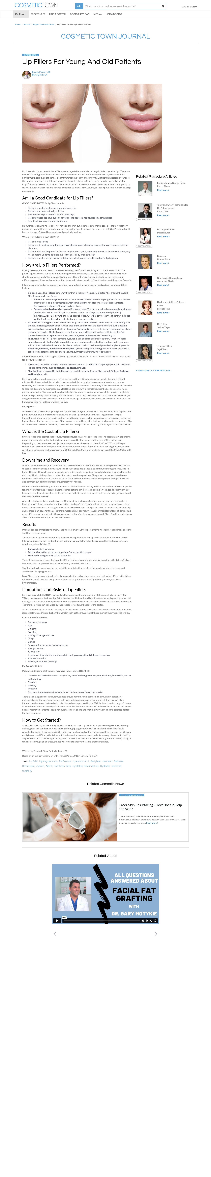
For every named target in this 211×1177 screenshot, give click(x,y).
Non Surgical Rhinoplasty (169, 277)
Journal (20, 14)
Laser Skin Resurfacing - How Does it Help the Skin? (150, 807)
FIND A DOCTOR (57, 14)
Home (17, 24)
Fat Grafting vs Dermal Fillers (171, 182)
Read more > (163, 190)
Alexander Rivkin (165, 281)
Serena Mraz (163, 308)
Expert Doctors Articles (43, 24)
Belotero (161, 256)
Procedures (38, 14)
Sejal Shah (162, 349)
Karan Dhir (162, 211)
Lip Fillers (162, 324)
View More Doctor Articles (153, 370)
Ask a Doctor (114, 14)
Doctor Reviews (79, 14)
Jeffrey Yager (163, 327)
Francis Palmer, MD (41, 72)
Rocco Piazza (163, 186)
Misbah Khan (163, 232)
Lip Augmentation (166, 229)
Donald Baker (164, 259)
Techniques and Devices (132, 795)
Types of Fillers (164, 346)
